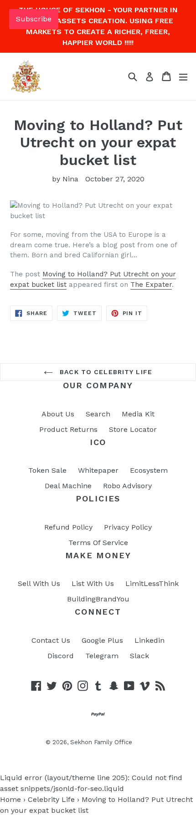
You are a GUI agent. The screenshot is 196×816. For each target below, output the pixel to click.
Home (10, 799)
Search (98, 414)
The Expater (151, 284)
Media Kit (138, 414)
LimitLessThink (152, 583)
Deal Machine (68, 485)
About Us (57, 414)
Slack (139, 655)
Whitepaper (98, 470)
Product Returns (68, 429)
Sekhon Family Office (101, 742)
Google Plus (102, 640)
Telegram (102, 655)
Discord (60, 655)
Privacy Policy (128, 527)
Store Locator (133, 429)
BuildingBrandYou (98, 599)
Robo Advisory (127, 485)
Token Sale (47, 470)
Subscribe (34, 19)
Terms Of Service (98, 542)
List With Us (93, 583)
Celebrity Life (51, 799)
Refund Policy (68, 527)
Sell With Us (39, 583)
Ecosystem (149, 470)
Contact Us (50, 640)
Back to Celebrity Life (104, 371)
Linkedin (149, 640)
